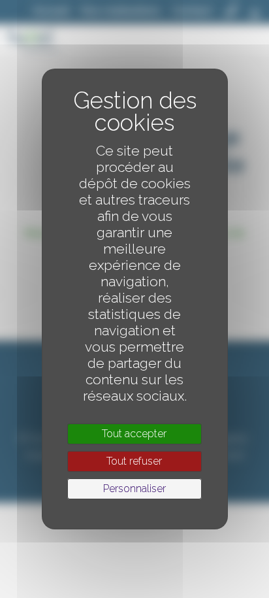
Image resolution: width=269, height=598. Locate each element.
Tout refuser (134, 461)
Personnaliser (134, 488)
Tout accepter (134, 433)
